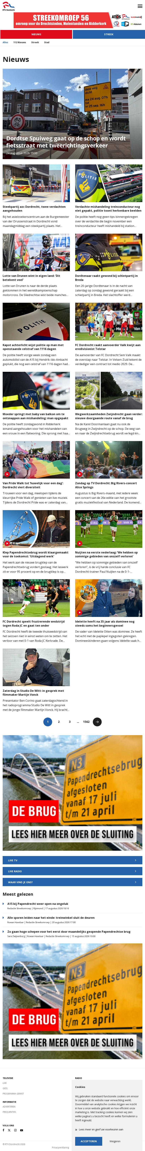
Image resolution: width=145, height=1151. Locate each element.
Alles (5, 42)
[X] (9, 1130)
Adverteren (9, 1106)
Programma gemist (13, 1093)
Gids (5, 1088)
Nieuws (36, 34)
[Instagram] (15, 1130)
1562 (86, 722)
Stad (46, 42)
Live (5, 1083)
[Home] (36, 6)
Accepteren (89, 1141)
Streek (108, 34)
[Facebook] (3, 1130)
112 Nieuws (19, 42)
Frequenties (9, 1111)
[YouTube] (21, 1130)
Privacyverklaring (60, 1147)
